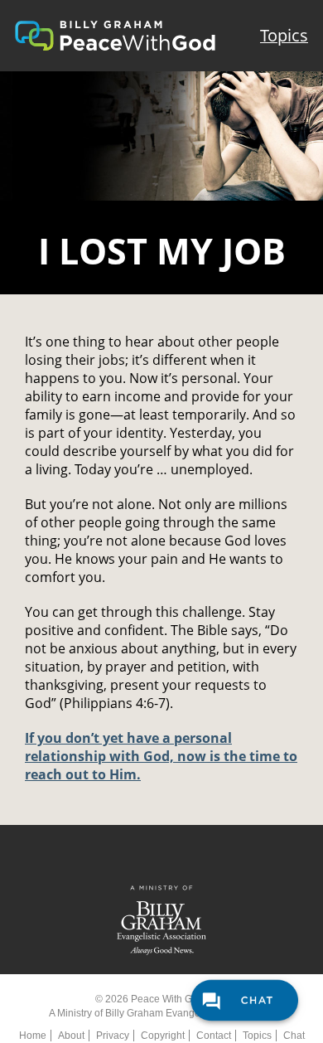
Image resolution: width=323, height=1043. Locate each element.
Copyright (163, 1035)
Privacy (112, 1035)
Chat (294, 1035)
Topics (284, 35)
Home (32, 1035)
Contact (213, 1035)
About (71, 1035)
